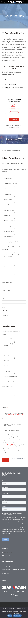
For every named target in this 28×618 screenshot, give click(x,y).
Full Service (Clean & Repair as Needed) (14, 350)
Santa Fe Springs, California (11, 242)
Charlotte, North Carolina (10, 183)
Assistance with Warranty (10, 376)
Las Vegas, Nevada (9, 210)
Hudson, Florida (8, 204)
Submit (5, 460)
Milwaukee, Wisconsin (9, 220)
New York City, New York (10, 226)
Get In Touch (6, 555)
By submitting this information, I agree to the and (14, 414)
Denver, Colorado (8, 199)
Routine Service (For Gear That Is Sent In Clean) (14, 344)
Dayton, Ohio (7, 194)
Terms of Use (5, 577)
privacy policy (10, 414)
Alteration (6, 365)
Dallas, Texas (7, 189)
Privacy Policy (10, 444)
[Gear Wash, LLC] (16, 2)
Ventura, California (9, 236)
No (4, 261)
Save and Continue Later (19, 459)
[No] (26, 612)
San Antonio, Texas (9, 231)
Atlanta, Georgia (8, 178)
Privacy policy (17, 615)
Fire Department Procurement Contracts (13, 569)
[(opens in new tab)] (14, 105)
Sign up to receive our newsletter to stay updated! (13, 425)
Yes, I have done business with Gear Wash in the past (13, 255)
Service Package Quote (10, 381)
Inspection (6, 360)
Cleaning (6, 355)
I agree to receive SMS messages (12, 430)
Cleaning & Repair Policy (8, 566)
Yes (5, 272)
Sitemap (4, 580)
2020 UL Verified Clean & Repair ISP (14, 591)
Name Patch (7, 371)
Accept (10, 615)
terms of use (19, 414)
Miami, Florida (7, 215)
